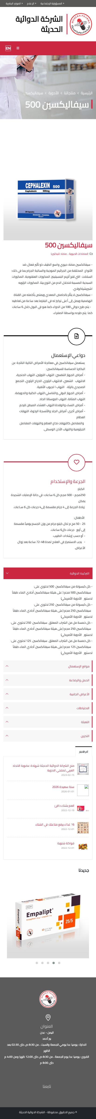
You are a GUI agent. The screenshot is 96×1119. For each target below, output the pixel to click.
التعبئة (85, 722)
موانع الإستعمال (78, 666)
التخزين (85, 736)
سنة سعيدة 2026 (63, 786)
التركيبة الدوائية (79, 573)
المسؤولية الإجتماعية (51, 3)
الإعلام (30, 3)
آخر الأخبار (83, 751)
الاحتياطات (83, 708)
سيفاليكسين (33, 93)
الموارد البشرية (13, 3)
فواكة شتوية (65, 843)
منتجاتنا (69, 93)
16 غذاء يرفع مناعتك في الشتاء (54, 824)
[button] (59, 963)
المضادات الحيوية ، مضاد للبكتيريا (69, 253)
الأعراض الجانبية (79, 694)
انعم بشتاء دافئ (64, 805)
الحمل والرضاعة (79, 680)
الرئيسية (87, 93)
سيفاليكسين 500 (69, 245)
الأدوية (53, 93)
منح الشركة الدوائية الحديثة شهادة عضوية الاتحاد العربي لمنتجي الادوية (43, 768)
